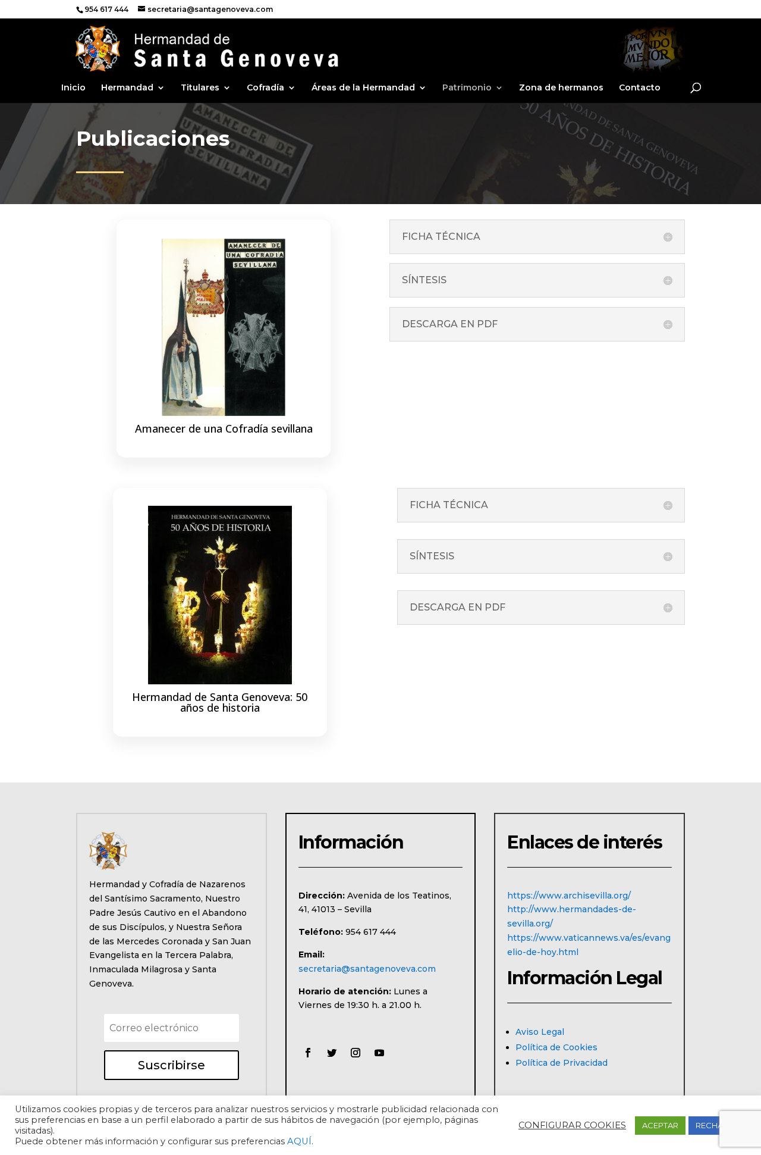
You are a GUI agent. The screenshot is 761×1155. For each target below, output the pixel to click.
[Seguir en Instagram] (355, 1052)
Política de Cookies (556, 1047)
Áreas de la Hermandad (363, 88)
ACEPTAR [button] (660, 1125)
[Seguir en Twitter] (331, 1052)
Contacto (640, 88)
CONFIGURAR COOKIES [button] (572, 1125)
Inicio (73, 88)
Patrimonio (467, 88)
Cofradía (265, 88)
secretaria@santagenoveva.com (367, 968)
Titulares (200, 88)
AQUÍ (299, 1141)
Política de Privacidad (561, 1062)
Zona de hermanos (561, 88)
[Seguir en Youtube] (379, 1052)
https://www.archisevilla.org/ (569, 895)
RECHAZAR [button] (717, 1125)
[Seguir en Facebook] (307, 1052)
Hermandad (127, 88)
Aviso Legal (539, 1031)
